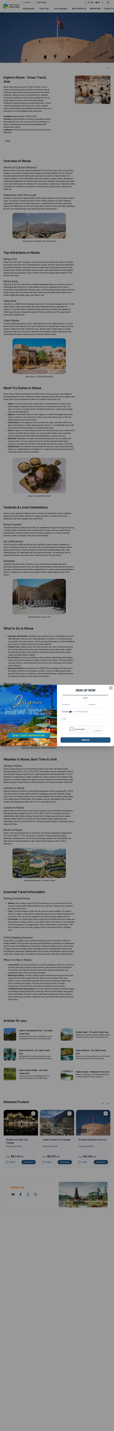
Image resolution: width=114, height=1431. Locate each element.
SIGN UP (85, 740)
